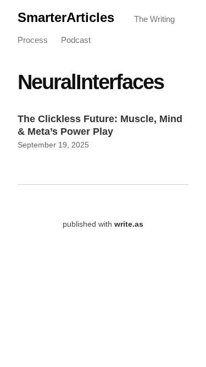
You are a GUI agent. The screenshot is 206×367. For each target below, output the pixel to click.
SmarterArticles (66, 17)
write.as (128, 224)
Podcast (76, 40)
